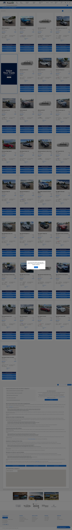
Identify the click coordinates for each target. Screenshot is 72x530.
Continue (36, 267)
